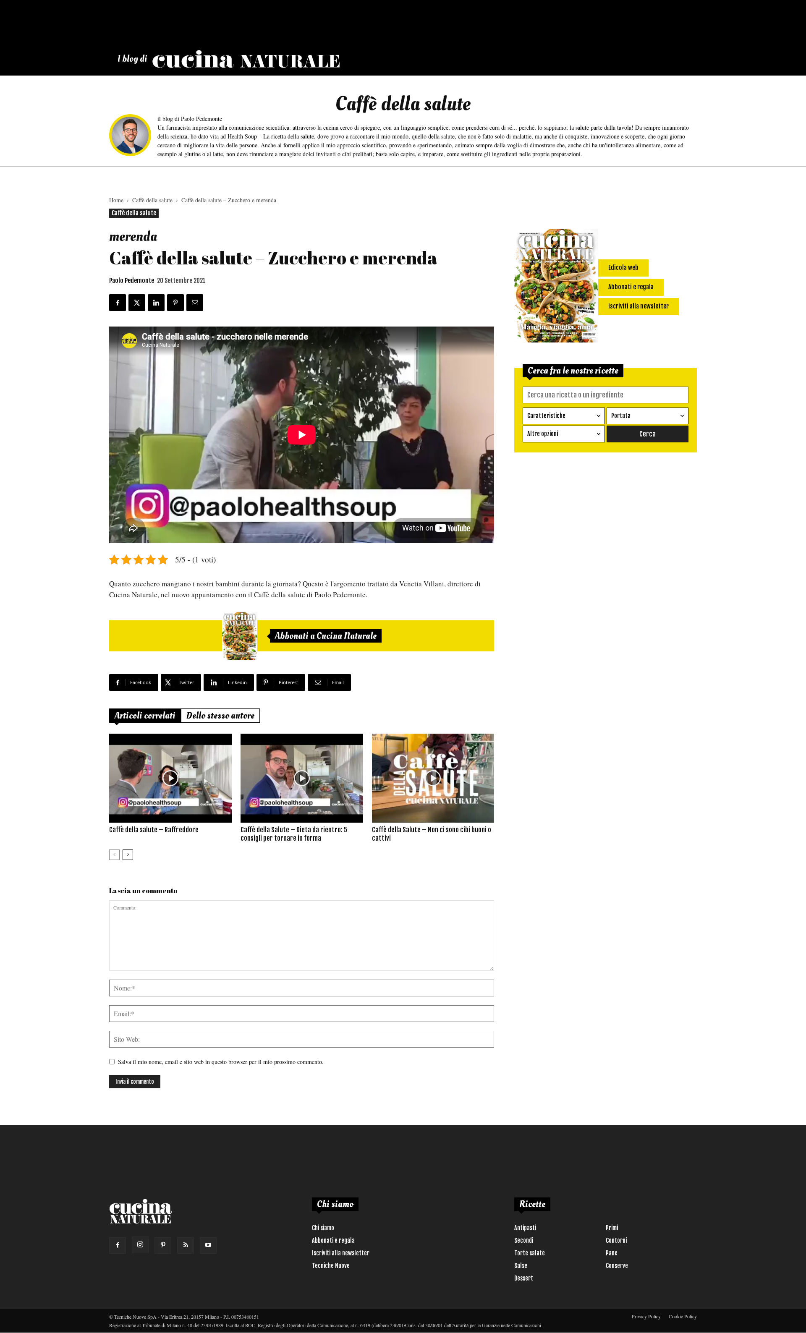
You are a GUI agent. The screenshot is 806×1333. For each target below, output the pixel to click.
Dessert (523, 1278)
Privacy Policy (646, 1316)
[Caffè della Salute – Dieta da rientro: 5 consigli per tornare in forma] (302, 778)
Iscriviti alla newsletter (340, 1253)
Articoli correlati (145, 715)
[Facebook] (117, 1245)
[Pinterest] (162, 1245)
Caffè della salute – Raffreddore (154, 830)
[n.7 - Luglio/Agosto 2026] (239, 636)
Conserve (617, 1265)
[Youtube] (208, 1245)
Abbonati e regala (333, 1240)
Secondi (523, 1240)
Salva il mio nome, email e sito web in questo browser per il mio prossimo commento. (221, 1062)
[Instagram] (140, 1244)
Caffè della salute (152, 200)
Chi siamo (323, 1227)
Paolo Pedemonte (131, 281)
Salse (520, 1265)
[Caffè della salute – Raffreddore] (170, 778)
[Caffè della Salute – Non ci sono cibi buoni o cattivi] (433, 778)
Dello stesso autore (220, 715)
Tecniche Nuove (331, 1265)
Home (116, 200)
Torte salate (529, 1253)
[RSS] (185, 1245)
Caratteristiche (546, 415)
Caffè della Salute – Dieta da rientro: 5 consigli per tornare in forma (294, 834)
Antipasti (525, 1227)
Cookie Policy (683, 1316)
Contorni (616, 1240)
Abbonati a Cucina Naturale (326, 636)
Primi (612, 1227)
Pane (612, 1253)
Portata (621, 415)
